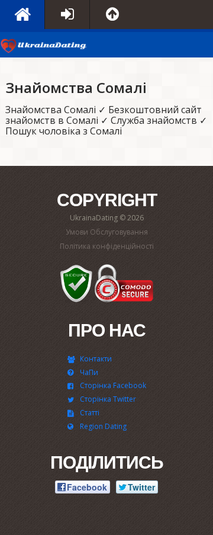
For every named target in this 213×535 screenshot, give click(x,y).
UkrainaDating (44, 47)
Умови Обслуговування (107, 232)
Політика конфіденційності (107, 246)
